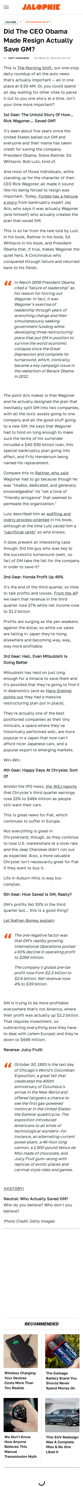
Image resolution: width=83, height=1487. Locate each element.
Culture (11, 22)
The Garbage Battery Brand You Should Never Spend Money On (61, 1380)
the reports (61, 786)
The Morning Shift (37, 22)
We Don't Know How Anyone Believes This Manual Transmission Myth (20, 1447)
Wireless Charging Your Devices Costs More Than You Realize (20, 1380)
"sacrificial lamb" (20, 532)
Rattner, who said (51, 473)
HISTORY (14, 1188)
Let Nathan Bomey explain (29, 920)
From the (66, 593)
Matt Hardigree (18, 58)
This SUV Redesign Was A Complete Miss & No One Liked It (62, 1444)
